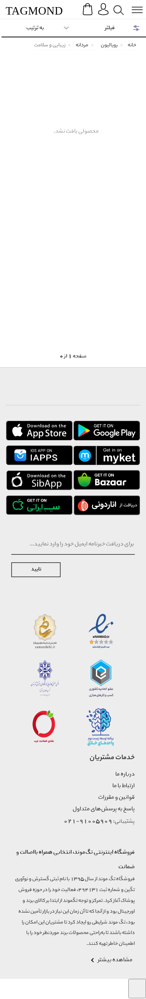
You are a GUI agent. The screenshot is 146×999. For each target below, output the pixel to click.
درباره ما (125, 774)
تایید (36, 569)
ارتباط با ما (123, 786)
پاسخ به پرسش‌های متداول (104, 809)
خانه (132, 45)
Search (117, 4)
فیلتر (110, 28)
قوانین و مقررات (116, 797)
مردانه (82, 45)
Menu (133, 4)
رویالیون (109, 45)
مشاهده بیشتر (115, 960)
